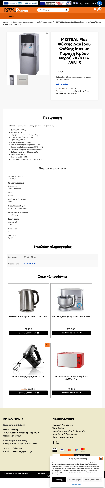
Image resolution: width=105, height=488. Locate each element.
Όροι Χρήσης (59, 428)
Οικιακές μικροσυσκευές (32, 22)
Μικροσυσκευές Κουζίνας (74, 91)
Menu (11, 16)
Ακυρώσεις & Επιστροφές (64, 434)
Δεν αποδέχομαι (75, 480)
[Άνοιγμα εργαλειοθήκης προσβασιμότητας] (99, 3)
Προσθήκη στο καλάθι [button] (27, 333)
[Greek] (77, 3)
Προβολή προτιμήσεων (92, 480)
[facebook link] (54, 442)
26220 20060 (89, 3)
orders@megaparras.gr (21, 451)
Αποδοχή (59, 480)
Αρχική (5, 22)
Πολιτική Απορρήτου (62, 425)
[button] (101, 459)
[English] (74, 3)
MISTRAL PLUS (30, 264)
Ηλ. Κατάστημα (15, 22)
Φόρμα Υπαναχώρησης (63, 437)
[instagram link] (58, 442)
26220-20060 (15, 448)
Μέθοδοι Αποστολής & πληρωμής (68, 431)
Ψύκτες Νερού (47, 22)
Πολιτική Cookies (76, 484)
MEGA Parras (23, 473)
